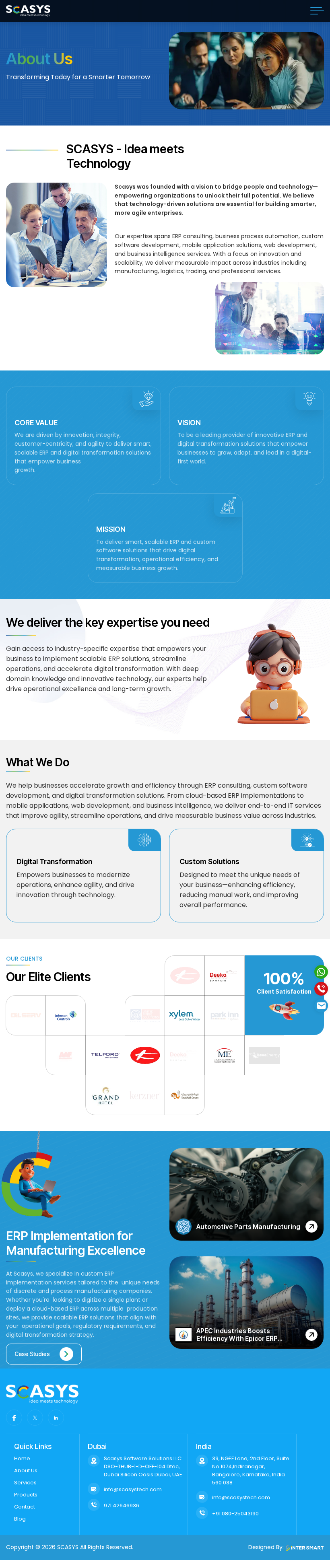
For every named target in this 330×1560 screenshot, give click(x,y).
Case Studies (32, 1353)
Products (25, 1494)
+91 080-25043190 (235, 1513)
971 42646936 (121, 1505)
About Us (25, 1470)
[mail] (321, 1006)
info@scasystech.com (133, 1489)
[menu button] (317, 11)
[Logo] (28, 11)
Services (25, 1482)
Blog (20, 1519)
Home (22, 1458)
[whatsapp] (321, 972)
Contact (24, 1507)
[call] (321, 989)
